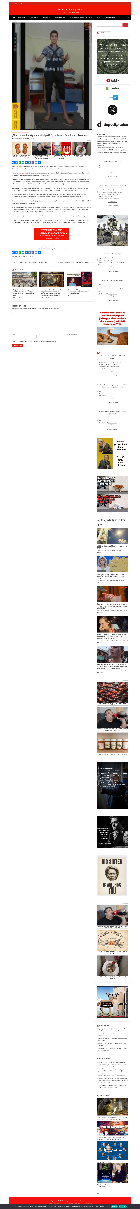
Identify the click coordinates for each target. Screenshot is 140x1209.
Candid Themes (87, 1203)
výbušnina (31, 256)
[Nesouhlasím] (138, 1206)
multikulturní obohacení (23, 132)
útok (27, 256)
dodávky (21, 256)
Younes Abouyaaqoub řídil (19, 173)
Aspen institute (34, 17)
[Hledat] (125, 25)
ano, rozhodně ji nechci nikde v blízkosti (110, 362)
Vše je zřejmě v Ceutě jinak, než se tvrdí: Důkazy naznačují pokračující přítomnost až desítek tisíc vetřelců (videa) (23, 293)
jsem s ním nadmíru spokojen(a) (108, 190)
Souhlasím (114, 1206)
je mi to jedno (102, 170)
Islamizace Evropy (60, 17)
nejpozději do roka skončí (106, 258)
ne (99, 167)
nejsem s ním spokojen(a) (106, 196)
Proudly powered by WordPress (57, 1203)
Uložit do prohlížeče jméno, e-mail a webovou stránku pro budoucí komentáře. (35, 341)
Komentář (15, 313)
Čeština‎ (101, 32)
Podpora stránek (110, 17)
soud (24, 256)
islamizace (14, 132)
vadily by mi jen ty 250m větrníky (108, 364)
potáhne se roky (103, 293)
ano (100, 165)
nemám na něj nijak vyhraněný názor (109, 194)
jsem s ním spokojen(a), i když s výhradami (111, 192)
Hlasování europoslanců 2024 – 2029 (81, 17)
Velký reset (21, 17)
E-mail (41, 334)
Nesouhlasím (122, 1206)
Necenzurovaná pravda (70, 9)
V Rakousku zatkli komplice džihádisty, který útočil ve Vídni (30, 262)
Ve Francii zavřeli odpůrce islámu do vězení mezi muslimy (74, 262)
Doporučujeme (101, 1186)
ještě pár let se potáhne (105, 260)
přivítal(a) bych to (104, 369)
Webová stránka (72, 334)
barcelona (15, 256)
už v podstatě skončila (105, 287)
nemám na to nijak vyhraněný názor (109, 366)
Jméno (14, 334)
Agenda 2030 (47, 17)
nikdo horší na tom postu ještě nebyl (109, 198)
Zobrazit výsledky (112, 176)
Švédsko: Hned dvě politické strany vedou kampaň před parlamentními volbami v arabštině (78, 292)
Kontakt (98, 17)
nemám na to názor (104, 422)
